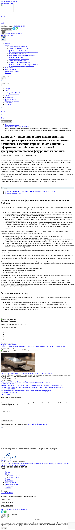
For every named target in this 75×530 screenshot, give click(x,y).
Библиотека (8, 102)
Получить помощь (7, 420)
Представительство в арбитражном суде (22, 55)
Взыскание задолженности (17, 60)
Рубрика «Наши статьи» (9, 345)
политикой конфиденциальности (38, 424)
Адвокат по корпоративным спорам (21, 62)
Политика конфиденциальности (11, 463)
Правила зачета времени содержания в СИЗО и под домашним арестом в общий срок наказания (33, 346)
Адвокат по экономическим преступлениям (23, 64)
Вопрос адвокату (10, 69)
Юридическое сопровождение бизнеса (21, 66)
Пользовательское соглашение (33, 463)
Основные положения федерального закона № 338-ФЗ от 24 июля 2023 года (30, 191)
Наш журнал (9, 67)
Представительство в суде (17, 53)
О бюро (7, 43)
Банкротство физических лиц (18, 48)
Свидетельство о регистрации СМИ (13, 465)
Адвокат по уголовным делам (19, 50)
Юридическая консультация (18, 46)
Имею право (5, 373)
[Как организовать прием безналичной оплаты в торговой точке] (37, 362)
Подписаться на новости (9, 392)
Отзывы (7, 95)
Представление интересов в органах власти (23, 52)
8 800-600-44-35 (19, 26)
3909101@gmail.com (7, 509)
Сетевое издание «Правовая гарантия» (56, 463)
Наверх (37, 519)
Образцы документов (12, 71)
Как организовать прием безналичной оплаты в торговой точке (30, 373)
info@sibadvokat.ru (7, 26)
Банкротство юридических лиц (19, 59)
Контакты (8, 73)
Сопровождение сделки (16, 57)
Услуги (7, 45)
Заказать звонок (6, 29)
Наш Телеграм (5, 394)
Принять (4, 528)
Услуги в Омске (14, 94)
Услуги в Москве (14, 92)
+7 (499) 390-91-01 (7, 493)
